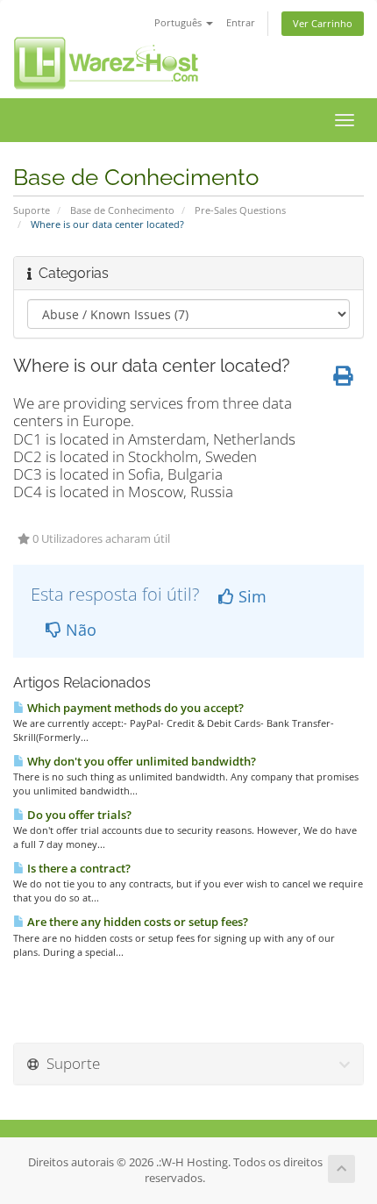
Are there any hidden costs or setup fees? (136, 922)
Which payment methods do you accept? (134, 708)
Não (78, 629)
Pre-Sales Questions (240, 210)
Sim (250, 596)
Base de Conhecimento (122, 210)
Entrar (240, 22)
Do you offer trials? (78, 815)
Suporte (31, 210)
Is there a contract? (78, 868)
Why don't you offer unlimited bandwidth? (140, 761)
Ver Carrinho (322, 23)
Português (179, 22)
